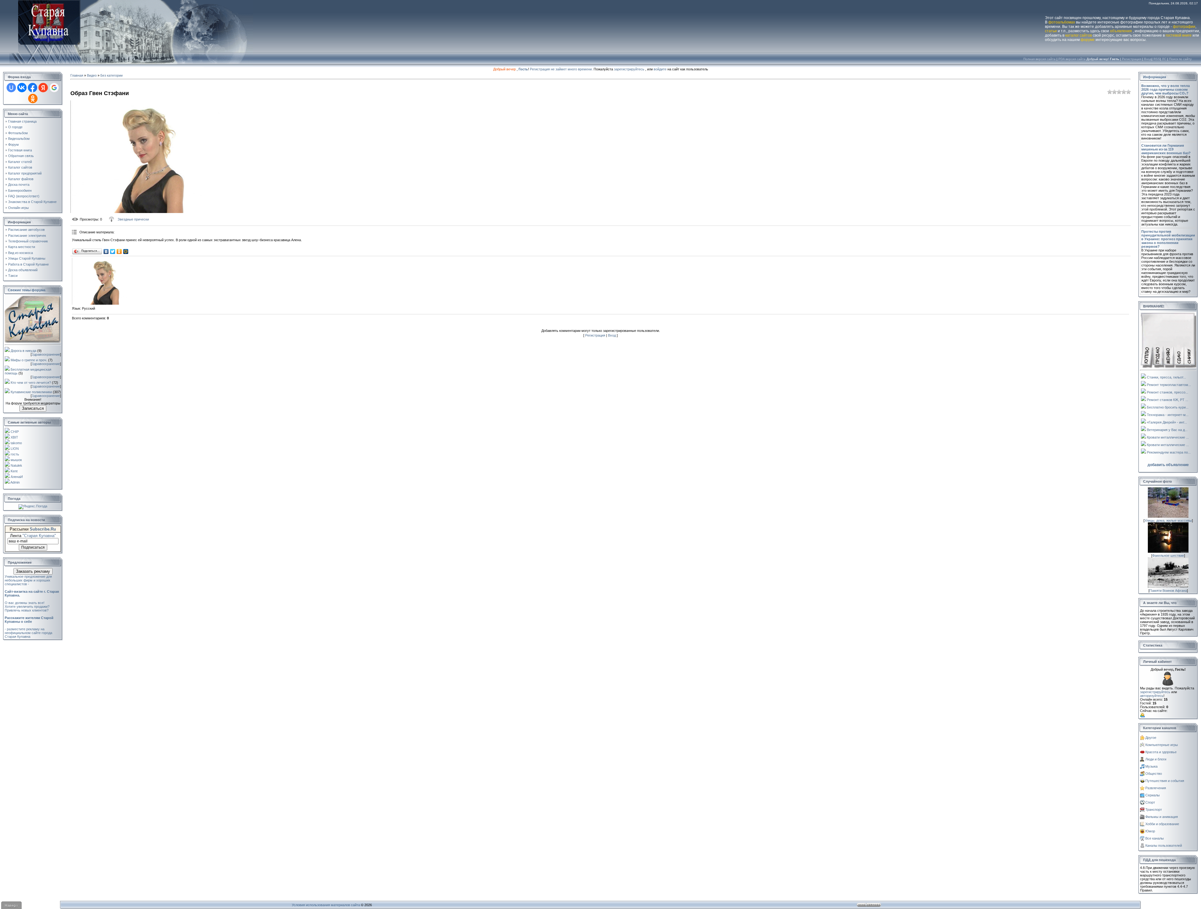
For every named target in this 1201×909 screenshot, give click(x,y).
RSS (1156, 59)
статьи (1051, 31)
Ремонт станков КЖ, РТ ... (1167, 400)
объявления (1121, 31)
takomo (16, 443)
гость (15, 454)
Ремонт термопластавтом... (1169, 385)
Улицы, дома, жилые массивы (1168, 520)
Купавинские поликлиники (31, 392)
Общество (1153, 773)
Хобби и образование (1162, 824)
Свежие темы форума (26, 290)
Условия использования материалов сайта (326, 905)
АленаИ (17, 477)
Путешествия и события (1164, 781)
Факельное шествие (1168, 555)
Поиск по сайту (1180, 59)
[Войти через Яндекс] (43, 87)
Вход (1148, 59)
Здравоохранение (46, 354)
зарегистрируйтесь (629, 69)
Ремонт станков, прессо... (1167, 392)
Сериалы (1152, 795)
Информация (1154, 77)
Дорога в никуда (23, 351)
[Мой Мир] (126, 251)
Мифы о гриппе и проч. (29, 360)
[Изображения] (103, 281)
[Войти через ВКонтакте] (22, 87)
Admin (15, 482)
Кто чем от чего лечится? (31, 382)
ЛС (1164, 59)
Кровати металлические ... (1168, 437)
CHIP (15, 432)
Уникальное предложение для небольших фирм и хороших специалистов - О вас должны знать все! (32, 590)
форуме (1088, 40)
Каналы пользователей (1163, 845)
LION (15, 448)
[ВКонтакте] (106, 251)
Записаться (33, 408)
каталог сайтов (1078, 35)
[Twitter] (112, 251)
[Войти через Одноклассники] (33, 98)
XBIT (14, 437)
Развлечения (1155, 788)
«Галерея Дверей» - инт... (1167, 422)
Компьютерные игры (1161, 745)
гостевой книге (1179, 35)
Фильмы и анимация (1161, 817)
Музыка (1151, 766)
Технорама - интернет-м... (1167, 415)
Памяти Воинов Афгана (1168, 590)
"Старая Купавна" (39, 535)
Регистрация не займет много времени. (562, 69)
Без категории (111, 75)
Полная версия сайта (1039, 59)
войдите (660, 69)
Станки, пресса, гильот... (1166, 377)
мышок (16, 460)
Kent (14, 471)
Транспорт (1153, 809)
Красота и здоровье (1161, 752)
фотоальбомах (1061, 22)
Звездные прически (133, 219)
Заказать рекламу (33, 571)
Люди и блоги (1155, 759)
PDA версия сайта (1072, 59)
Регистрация (1131, 59)
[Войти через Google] (54, 88)
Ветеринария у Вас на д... (1167, 430)
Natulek (16, 465)
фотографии (1184, 26)
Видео (92, 75)
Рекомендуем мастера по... (1169, 452)
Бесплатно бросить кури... (1167, 407)
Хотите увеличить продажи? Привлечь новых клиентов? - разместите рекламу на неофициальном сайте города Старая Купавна (29, 621)
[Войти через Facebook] (32, 87)
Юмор (1150, 831)
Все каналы (1154, 838)
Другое (1150, 737)
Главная (76, 75)
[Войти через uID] (11, 87)
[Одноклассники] (119, 251)
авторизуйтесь (1151, 696)
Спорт (1150, 802)
